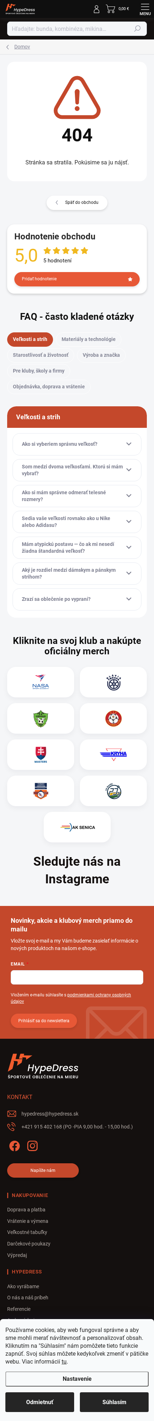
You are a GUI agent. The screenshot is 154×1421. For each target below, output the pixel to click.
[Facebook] (13, 1145)
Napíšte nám (43, 1170)
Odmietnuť (39, 1402)
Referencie (18, 1309)
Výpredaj (17, 1255)
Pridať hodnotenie (39, 278)
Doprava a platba (26, 1209)
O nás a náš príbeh (27, 1297)
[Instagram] (31, 1145)
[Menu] (145, 9)
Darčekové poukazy (28, 1244)
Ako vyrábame (23, 1286)
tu (64, 1361)
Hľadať (137, 28)
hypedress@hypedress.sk (49, 1114)
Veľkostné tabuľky (27, 1232)
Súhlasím (114, 1402)
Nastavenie (77, 1378)
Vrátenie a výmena (27, 1221)
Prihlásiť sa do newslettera (43, 1020)
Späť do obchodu (81, 202)
